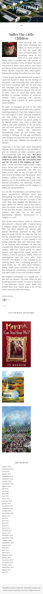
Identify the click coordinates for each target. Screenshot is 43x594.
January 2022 (6, 503)
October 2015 (7, 565)
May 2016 (5, 548)
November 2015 (7, 562)
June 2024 (5, 471)
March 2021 (6, 528)
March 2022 (6, 499)
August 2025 (6, 467)
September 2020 (8, 543)
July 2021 (5, 518)
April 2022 (5, 496)
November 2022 (7, 479)
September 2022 (8, 484)
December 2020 (7, 535)
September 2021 (8, 513)
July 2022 (5, 489)
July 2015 (5, 572)
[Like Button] (4, 299)
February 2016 (7, 555)
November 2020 (7, 538)
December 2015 (7, 560)
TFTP (4, 306)
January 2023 (6, 474)
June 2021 (5, 521)
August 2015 (6, 570)
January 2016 (6, 558)
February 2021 (7, 530)
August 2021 (6, 516)
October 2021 (7, 511)
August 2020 (6, 545)
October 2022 (7, 481)
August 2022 (6, 486)
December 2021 (7, 506)
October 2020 (7, 540)
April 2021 (5, 526)
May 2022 (5, 494)
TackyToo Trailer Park (21, 9)
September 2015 (8, 567)
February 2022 (7, 501)
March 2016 (6, 553)
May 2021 (5, 523)
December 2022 (7, 476)
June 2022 (5, 491)
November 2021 (7, 508)
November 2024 (7, 469)
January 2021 (6, 533)
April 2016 (5, 550)
